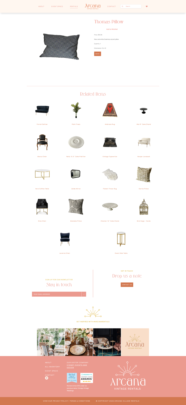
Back (98, 54)
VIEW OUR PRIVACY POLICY (55, 401)
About (41, 6)
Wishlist (147, 6)
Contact (111, 6)
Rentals (74, 6)
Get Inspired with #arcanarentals (93, 322)
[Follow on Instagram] (46, 378)
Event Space (57, 6)
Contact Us (127, 285)
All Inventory (52, 367)
